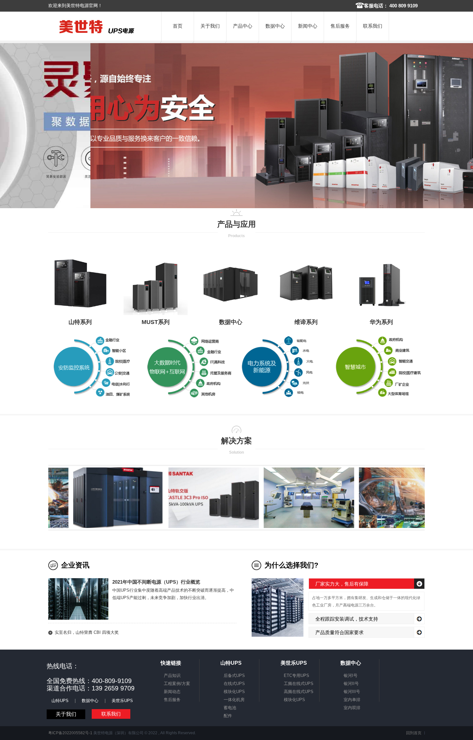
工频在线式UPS (298, 683)
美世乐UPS (122, 700)
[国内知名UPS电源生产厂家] (96, 33)
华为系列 (381, 322)
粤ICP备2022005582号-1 (70, 733)
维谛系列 (306, 322)
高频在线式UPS (298, 691)
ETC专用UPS (296, 675)
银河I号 (350, 675)
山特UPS (60, 700)
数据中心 (275, 26)
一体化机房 (234, 699)
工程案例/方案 (177, 683)
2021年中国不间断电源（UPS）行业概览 (156, 582)
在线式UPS (234, 683)
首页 (177, 26)
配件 (228, 715)
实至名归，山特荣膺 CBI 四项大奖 (87, 632)
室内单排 (352, 699)
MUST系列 (156, 322)
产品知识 (172, 675)
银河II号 (351, 683)
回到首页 (414, 733)
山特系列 (80, 322)
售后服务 (340, 26)
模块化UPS (234, 691)
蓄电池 (230, 707)
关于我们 (210, 26)
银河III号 (352, 691)
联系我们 (372, 26)
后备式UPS (234, 675)
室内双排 (352, 707)
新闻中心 (307, 26)
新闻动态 (172, 691)
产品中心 (242, 26)
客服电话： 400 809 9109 (391, 5)
